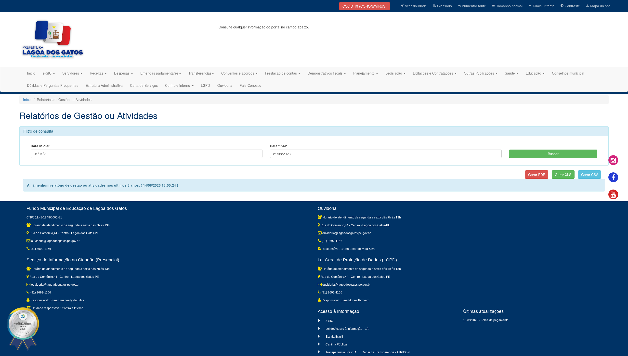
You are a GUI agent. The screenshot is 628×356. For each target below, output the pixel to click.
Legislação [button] (394, 73)
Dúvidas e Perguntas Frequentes (52, 85)
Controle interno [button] (178, 85)
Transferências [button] (199, 73)
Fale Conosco (250, 85)
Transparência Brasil (339, 352)
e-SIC (329, 321)
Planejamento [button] (364, 73)
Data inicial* (41, 145)
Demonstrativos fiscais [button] (325, 73)
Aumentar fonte (473, 6)
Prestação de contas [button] (281, 73)
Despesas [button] (122, 73)
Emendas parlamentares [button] (159, 73)
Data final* (278, 145)
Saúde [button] (510, 73)
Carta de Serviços (144, 85)
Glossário (444, 6)
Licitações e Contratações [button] (433, 73)
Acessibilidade (415, 6)
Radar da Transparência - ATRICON (386, 352)
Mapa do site (599, 6)
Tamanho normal (509, 6)
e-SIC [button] (47, 73)
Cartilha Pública (336, 344)
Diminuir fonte (543, 6)
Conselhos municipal (568, 73)
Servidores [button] (71, 73)
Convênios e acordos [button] (238, 73)
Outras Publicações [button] (479, 73)
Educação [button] (534, 73)
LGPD (205, 85)
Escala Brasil (334, 336)
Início (31, 73)
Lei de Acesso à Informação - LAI (347, 329)
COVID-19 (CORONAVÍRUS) (364, 6)
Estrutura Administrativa (104, 85)
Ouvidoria (224, 85)
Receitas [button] (97, 73)
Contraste (572, 6)
